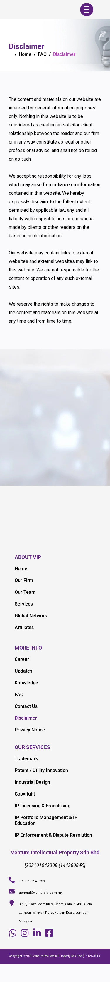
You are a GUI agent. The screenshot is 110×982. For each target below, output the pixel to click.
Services (24, 604)
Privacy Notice (30, 730)
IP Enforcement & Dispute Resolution (53, 835)
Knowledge (26, 683)
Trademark (26, 758)
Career (22, 659)
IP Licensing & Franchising (42, 805)
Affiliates (24, 627)
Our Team (25, 592)
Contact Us (26, 706)
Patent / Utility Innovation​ (41, 770)
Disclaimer (26, 718)
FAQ (19, 694)
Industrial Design (32, 782)
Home (25, 54)
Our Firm (24, 580)
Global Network (31, 615)
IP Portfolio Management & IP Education (46, 820)
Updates (23, 671)
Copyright (25, 794)
